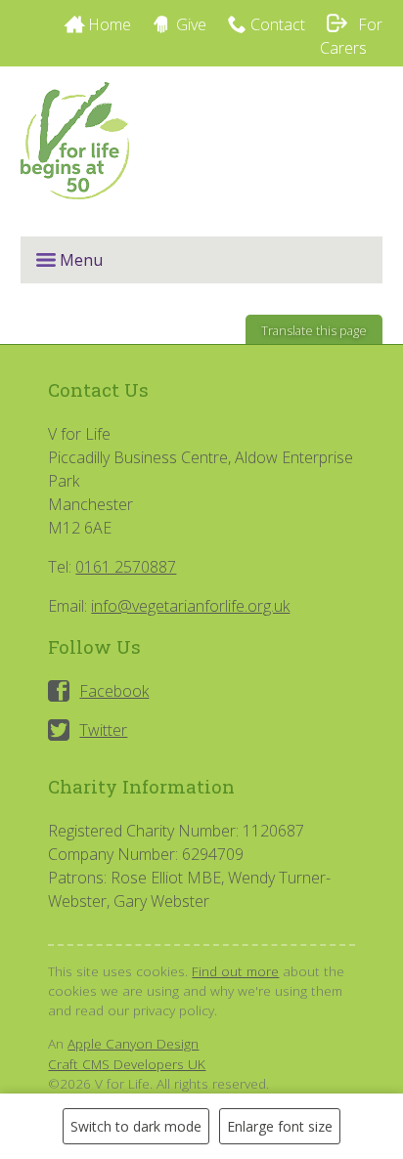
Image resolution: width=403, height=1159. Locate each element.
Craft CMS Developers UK (126, 1063)
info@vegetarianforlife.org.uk (190, 606)
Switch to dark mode (136, 1126)
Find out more (235, 971)
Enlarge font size (280, 1126)
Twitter (103, 730)
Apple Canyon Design (133, 1043)
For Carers (351, 36)
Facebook (114, 691)
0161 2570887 (125, 567)
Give (191, 24)
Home (109, 24)
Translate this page (314, 330)
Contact (277, 24)
